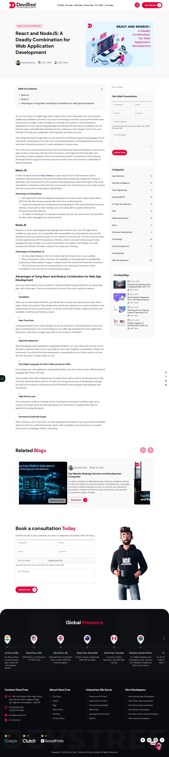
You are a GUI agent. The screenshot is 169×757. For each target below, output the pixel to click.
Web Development (120, 260)
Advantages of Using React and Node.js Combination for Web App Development (57, 103)
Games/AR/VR (118, 197)
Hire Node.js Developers (139, 709)
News (114, 225)
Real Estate (94, 709)
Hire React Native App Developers (143, 714)
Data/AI (60, 5)
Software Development (122, 232)
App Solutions (118, 176)
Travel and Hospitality (98, 705)
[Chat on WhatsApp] (2, 378)
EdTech (92, 718)
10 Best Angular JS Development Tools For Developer (137, 325)
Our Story (57, 696)
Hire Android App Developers (141, 696)
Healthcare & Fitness (98, 701)
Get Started (150, 5)
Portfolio (56, 714)
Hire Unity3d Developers (139, 718)
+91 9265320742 (16, 707)
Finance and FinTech (98, 696)
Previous (143, 450)
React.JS (25, 95)
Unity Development (120, 246)
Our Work (99, 5)
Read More (28, 500)
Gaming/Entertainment (99, 714)
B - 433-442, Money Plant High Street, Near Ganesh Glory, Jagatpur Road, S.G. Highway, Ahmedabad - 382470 (25, 699)
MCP (114, 211)
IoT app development (121, 204)
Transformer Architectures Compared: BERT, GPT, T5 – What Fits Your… (139, 286)
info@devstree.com (17, 715)
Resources (89, 5)
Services (69, 5)
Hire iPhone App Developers (140, 705)
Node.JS (24, 99)
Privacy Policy (59, 718)
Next (150, 450)
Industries (78, 5)
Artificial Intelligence (121, 183)
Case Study (58, 709)
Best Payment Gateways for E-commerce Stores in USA (138, 299)
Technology (117, 239)
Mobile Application (120, 218)
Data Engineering (119, 190)
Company (109, 5)
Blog (54, 705)
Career (56, 701)
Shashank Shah (32, 467)
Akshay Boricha (28, 62)
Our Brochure (14, 720)
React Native (47, 175)
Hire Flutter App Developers (140, 701)
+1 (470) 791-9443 (16, 710)
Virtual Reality (118, 253)
